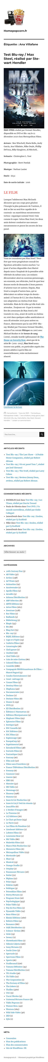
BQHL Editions (13, 636)
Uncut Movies (12, 996)
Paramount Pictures (15, 872)
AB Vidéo (10, 574)
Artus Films (11, 607)
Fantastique (35, 413)
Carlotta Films (12, 643)
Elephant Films (13, 718)
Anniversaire (12, 587)
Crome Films (12, 682)
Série (8, 934)
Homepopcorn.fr (15, 30)
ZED (8, 1016)
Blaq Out (10, 630)
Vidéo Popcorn (12, 1003)
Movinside (11, 855)
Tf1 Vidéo (10, 976)
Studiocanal (11, 963)
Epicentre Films (13, 721)
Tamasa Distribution (15, 970)
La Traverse (11, 813)
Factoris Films (12, 751)
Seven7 (9, 937)
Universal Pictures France (17, 999)
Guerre (9, 777)
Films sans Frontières (16, 764)
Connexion (11, 1038)
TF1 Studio (11, 973)
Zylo (8, 1019)
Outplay (9, 868)
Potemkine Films (14, 891)
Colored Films (12, 663)
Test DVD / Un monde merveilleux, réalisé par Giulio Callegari (23, 509)
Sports (9, 960)
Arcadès (9, 594)
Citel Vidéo (11, 656)
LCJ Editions (11, 816)
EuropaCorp (11, 741)
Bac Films (10, 613)
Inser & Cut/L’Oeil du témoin (19, 803)
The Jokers (11, 986)
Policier (9, 885)
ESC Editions (12, 731)
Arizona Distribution (15, 597)
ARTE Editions (12, 604)
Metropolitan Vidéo (11, 415)
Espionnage (11, 738)
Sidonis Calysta (13, 944)
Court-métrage (13, 679)
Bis (7, 627)
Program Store (13, 898)
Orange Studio (12, 865)
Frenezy (10, 770)
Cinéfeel (10, 653)
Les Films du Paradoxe (16, 826)
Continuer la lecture (13, 407)
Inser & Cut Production (16, 800)
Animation (11, 584)
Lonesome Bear (13, 836)
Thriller (9, 989)
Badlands (10, 617)
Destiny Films (12, 685)
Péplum (9, 878)
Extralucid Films (13, 748)
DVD (8, 705)
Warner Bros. (12, 1006)
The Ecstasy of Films (15, 983)
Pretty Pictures (13, 895)
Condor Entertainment (16, 676)
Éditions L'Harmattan (16, 712)
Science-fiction (13, 931)
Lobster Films (12, 833)
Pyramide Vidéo (13, 911)
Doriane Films (12, 698)
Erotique (10, 725)
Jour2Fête (10, 806)
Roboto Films (12, 921)
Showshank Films (14, 940)
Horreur (9, 793)
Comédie (10, 666)
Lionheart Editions (14, 829)
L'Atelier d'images (14, 810)
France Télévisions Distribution (20, 767)
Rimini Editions (13, 918)
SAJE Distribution (14, 927)
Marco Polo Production (16, 846)
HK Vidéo (10, 787)
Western (10, 1009)
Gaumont (10, 774)
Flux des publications (16, 1041)
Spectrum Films (13, 957)
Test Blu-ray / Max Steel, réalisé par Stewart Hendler (22, 59)
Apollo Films (12, 591)
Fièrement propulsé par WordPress (31, 1057)
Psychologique (12, 901)
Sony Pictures (12, 947)
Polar (8, 882)
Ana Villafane (26, 415)
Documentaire (12, 692)
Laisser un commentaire (21, 420)
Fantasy (9, 757)
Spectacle (10, 953)
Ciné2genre (11, 649)
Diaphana (10, 689)
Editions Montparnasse (17, 715)
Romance (10, 924)
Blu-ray (14, 418)
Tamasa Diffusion (14, 967)
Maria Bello (21, 418)
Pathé (8, 875)
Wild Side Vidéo (13, 1012)
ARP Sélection (12, 600)
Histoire (10, 783)
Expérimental (12, 744)
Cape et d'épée (12, 640)
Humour (10, 797)
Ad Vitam (10, 581)
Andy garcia (35, 415)
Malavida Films (13, 842)
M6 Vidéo (10, 839)
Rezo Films (11, 914)
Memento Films (13, 849)
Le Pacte (10, 823)
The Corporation (13, 980)
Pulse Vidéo (11, 904)
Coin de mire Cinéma (15, 659)
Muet (8, 859)
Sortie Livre (11, 950)
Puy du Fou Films (14, 908)
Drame (9, 702)
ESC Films (10, 734)
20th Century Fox (14, 571)
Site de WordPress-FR (16, 1048)
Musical (9, 862)
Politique (10, 888)
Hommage (11, 790)
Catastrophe (11, 646)
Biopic (9, 623)
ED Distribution (13, 708)
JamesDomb (12, 413)
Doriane (9, 695)
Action (9, 578)
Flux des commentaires (17, 1045)
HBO (8, 780)
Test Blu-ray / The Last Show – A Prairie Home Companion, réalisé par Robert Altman (24, 457)
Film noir (10, 761)
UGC (8, 993)
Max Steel (30, 418)
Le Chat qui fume (14, 819)
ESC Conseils (12, 728)
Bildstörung (11, 620)
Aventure (10, 610)
